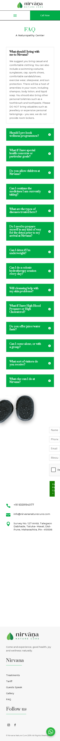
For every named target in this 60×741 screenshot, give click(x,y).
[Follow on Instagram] (8, 725)
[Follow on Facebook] (15, 725)
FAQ (8, 699)
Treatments (13, 675)
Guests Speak (14, 687)
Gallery (10, 693)
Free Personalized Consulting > (53, 489)
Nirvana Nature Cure (17, 735)
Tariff (9, 681)
